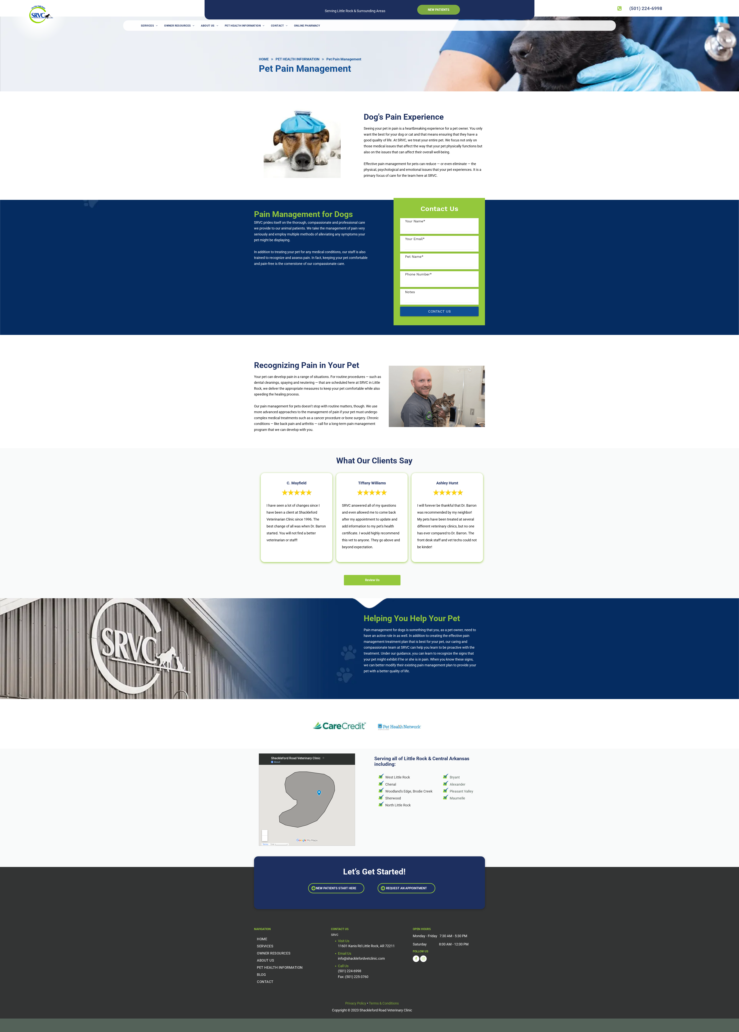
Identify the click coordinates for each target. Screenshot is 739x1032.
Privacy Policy (355, 1003)
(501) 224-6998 (349, 971)
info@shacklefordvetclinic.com (361, 958)
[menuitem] (149, 25)
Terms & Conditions (384, 1003)
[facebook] (416, 959)
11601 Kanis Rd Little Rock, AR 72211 (366, 946)
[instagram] (423, 959)
